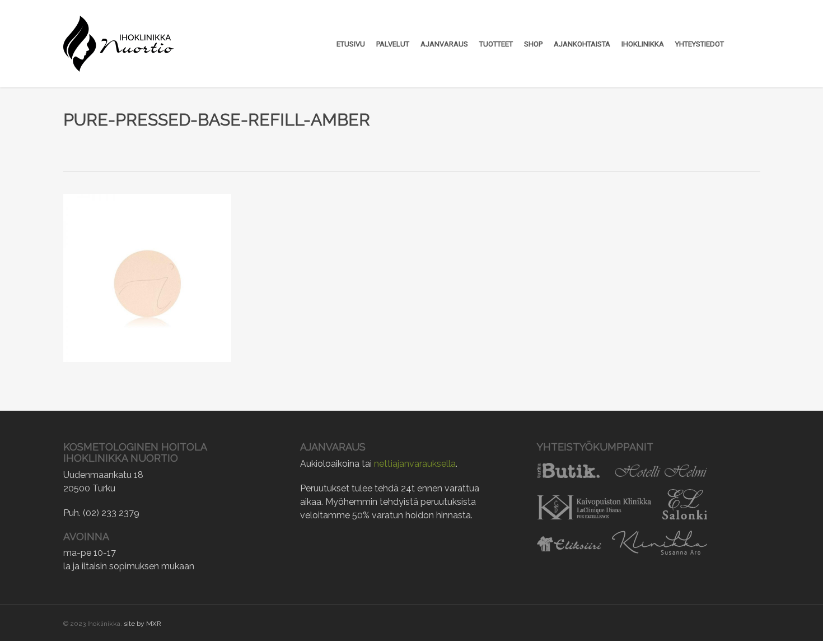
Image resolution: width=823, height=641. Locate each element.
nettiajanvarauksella (415, 463)
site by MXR (142, 624)
